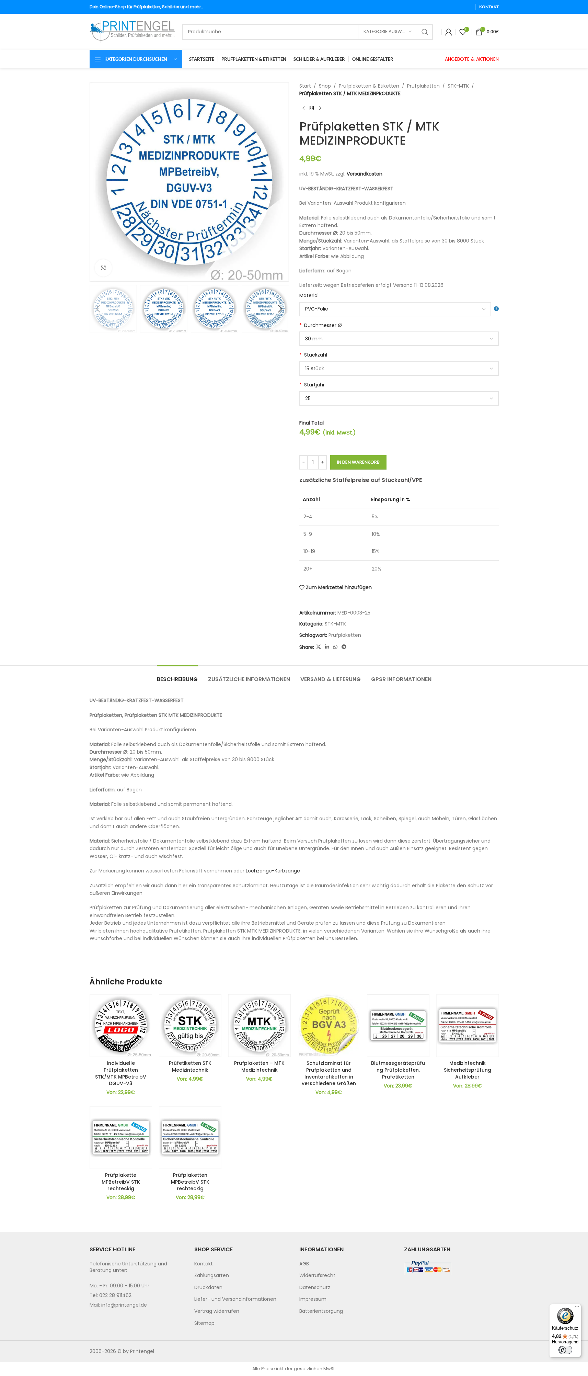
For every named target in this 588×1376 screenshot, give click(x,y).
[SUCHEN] (425, 32)
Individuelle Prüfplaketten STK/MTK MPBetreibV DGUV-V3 (120, 1073)
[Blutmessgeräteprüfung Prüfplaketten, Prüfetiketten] (398, 1025)
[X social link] (318, 647)
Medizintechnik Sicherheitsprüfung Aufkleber (467, 1070)
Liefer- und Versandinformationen (235, 1299)
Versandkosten (364, 173)
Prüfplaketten (423, 85)
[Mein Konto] (449, 32)
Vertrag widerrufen (216, 1311)
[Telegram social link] (343, 647)
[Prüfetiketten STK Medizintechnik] (190, 1025)
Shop (325, 85)
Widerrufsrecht (317, 1275)
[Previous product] (303, 108)
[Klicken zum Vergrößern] (103, 268)
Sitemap (204, 1323)
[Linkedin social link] (327, 647)
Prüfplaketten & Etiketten (369, 85)
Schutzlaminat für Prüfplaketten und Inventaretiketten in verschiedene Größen (329, 1073)
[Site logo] (132, 31)
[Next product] (320, 108)
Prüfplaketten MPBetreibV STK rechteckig (190, 1182)
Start (305, 85)
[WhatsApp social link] (335, 647)
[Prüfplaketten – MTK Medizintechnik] (259, 1025)
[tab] (177, 675)
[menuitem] (241, 1264)
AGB (304, 1263)
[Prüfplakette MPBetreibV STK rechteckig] (121, 1137)
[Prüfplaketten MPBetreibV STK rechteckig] (190, 1137)
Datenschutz (314, 1287)
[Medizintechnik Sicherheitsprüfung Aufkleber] (467, 1025)
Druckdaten (208, 1287)
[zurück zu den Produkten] (312, 108)
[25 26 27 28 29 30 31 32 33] (399, 398)
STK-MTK (458, 85)
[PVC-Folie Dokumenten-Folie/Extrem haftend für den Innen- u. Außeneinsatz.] (399, 309)
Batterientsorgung (321, 1311)
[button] (98, 308)
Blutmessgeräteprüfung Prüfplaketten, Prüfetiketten (398, 1070)
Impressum (312, 1299)
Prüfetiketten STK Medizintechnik (190, 1066)
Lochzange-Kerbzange (273, 870)
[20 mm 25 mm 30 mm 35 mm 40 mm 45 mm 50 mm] (399, 338)
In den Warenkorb (358, 462)
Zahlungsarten (211, 1275)
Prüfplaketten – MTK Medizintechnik (259, 1066)
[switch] (565, 1350)
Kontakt (203, 1263)
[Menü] (577, 1308)
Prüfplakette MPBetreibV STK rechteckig (121, 1182)
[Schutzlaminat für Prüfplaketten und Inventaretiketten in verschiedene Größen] (329, 1025)
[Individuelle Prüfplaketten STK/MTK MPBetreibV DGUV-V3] (121, 1025)
